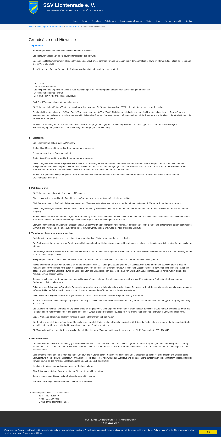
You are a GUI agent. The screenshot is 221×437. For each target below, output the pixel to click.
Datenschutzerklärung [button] (33, 433)
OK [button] (208, 432)
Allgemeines (37, 46)
